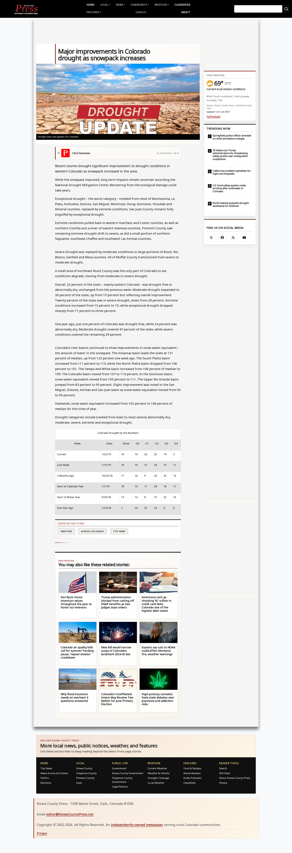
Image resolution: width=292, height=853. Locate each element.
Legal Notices (120, 786)
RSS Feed (224, 773)
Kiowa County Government (127, 773)
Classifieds (182, 4)
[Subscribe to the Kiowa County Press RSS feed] (233, 237)
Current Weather (157, 768)
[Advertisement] (230, 371)
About (185, 12)
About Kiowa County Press (234, 778)
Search (223, 768)
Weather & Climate (158, 773)
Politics (44, 778)
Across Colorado (92, 531)
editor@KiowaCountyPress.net (70, 814)
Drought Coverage (158, 778)
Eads (79, 782)
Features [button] (93, 12)
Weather (66, 531)
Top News (119, 531)
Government (119, 768)
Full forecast (213, 116)
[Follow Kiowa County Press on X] (211, 237)
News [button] (119, 4)
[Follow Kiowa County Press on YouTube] (244, 237)
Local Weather (156, 782)
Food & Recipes (192, 768)
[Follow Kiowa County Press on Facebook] (222, 237)
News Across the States (54, 773)
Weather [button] (161, 4)
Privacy (223, 782)
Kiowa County (84, 768)
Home (91, 4)
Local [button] (104, 4)
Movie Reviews (192, 773)
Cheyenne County (86, 773)
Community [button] (139, 4)
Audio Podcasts (192, 778)
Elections (45, 782)
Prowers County (85, 778)
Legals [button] (140, 12)
